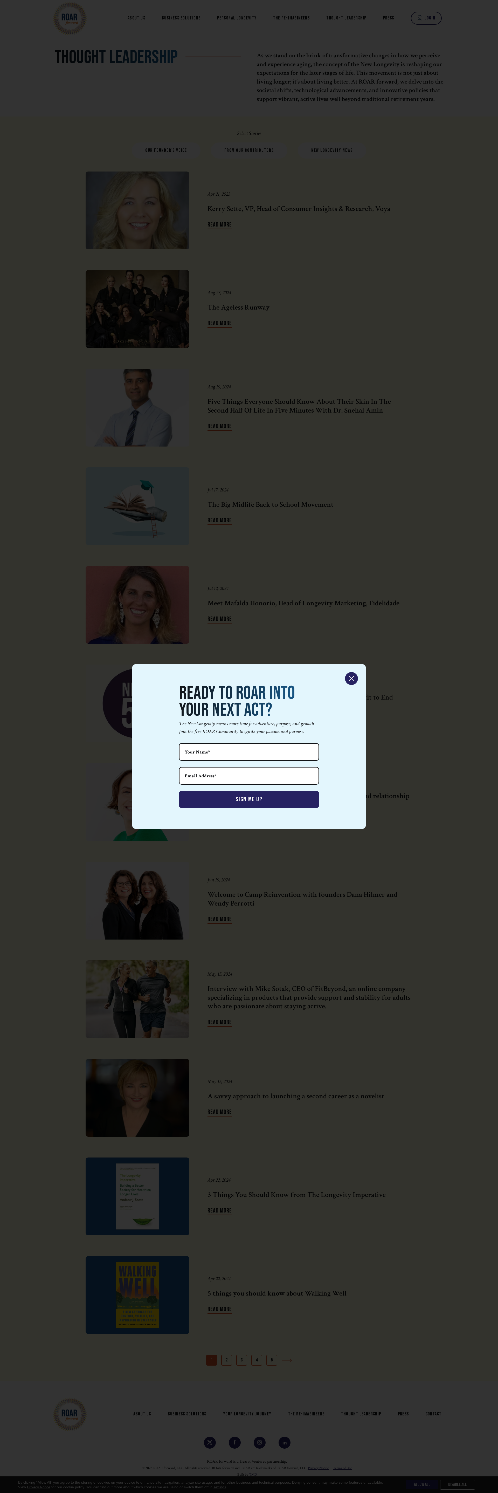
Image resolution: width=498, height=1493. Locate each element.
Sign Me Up (249, 799)
